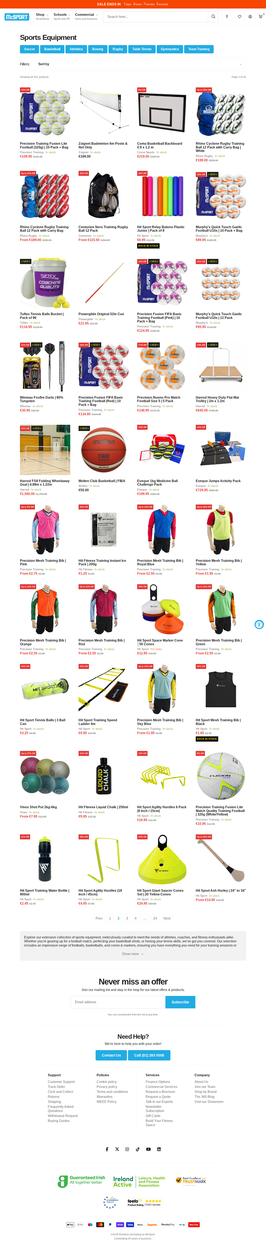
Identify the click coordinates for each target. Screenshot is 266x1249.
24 (155, 918)
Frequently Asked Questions (61, 1109)
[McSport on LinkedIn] (159, 1149)
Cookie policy (107, 1082)
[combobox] (160, 16)
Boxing (97, 49)
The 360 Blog (204, 1096)
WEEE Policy (107, 1101)
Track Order (56, 1087)
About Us (201, 1082)
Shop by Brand (206, 1091)
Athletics (76, 49)
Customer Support (61, 1082)
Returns (53, 1096)
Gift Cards (153, 1116)
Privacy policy (107, 1087)
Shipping (54, 1101)
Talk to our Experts (159, 1101)
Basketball (52, 49)
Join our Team (205, 1087)
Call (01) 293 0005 (149, 1055)
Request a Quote (158, 1096)
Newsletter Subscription (155, 1109)
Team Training (199, 49)
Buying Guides (59, 1121)
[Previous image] (24, 112)
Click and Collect (60, 1091)
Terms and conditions (112, 1091)
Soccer (29, 49)
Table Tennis (141, 49)
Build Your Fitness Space (159, 1123)
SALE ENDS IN (109, 4)
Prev (99, 918)
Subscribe (180, 1002)
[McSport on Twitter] (117, 1149)
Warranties (104, 1096)
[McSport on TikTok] (138, 1149)
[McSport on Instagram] (127, 1149)
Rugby (118, 49)
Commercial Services (161, 1087)
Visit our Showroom (209, 1101)
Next (167, 918)
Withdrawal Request (63, 1116)
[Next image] (65, 112)
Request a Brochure (160, 1091)
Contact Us (111, 1055)
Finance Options (158, 1082)
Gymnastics (170, 49)
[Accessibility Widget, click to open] (259, 624)
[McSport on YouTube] (148, 1149)
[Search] (213, 16)
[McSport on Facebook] (107, 1149)
